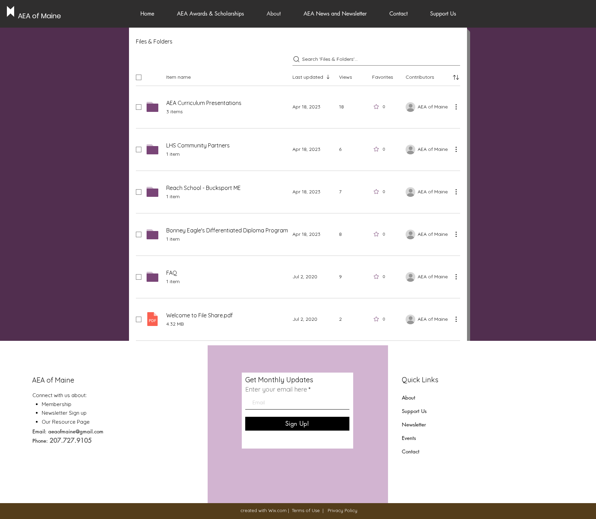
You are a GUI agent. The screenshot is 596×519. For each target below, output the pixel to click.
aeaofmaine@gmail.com (75, 431)
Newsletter (415, 424)
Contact (410, 451)
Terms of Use (306, 510)
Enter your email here (276, 389)
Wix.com (277, 510)
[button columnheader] (456, 77)
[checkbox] (138, 77)
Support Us (414, 411)
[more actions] (456, 107)
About (408, 397)
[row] (298, 76)
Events (409, 438)
